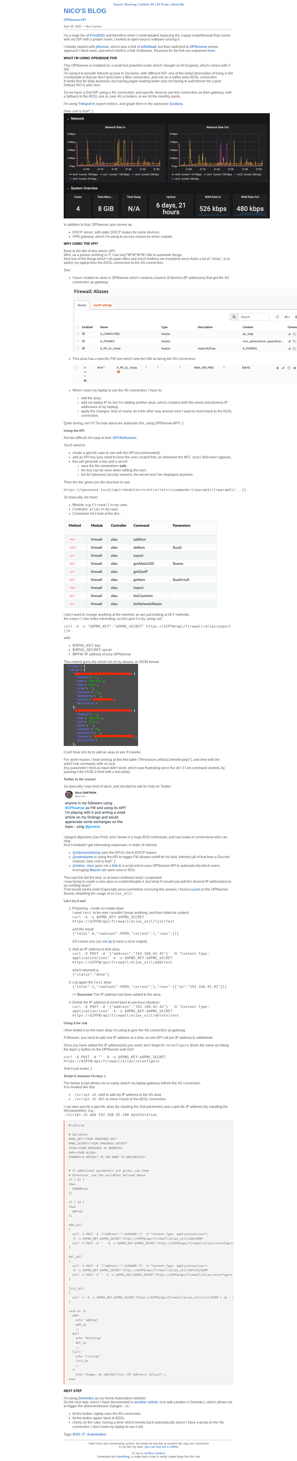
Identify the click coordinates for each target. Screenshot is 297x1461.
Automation (96, 1434)
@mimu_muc (83, 865)
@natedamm (82, 857)
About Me (177, 4)
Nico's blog (85, 10)
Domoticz (86, 1398)
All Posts (163, 4)
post (196, 889)
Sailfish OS (146, 4)
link (115, 865)
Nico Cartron (156, 1453)
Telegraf (85, 104)
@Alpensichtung (86, 852)
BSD (76, 1434)
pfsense (102, 47)
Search (118, 4)
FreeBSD (97, 35)
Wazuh (95, 870)
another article (146, 1402)
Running (131, 4)
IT (83, 1434)
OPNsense (198, 47)
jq (110, 941)
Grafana (176, 104)
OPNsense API (75, 20)
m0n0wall (148, 47)
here (211, 50)
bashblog (123, 1456)
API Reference (124, 438)
